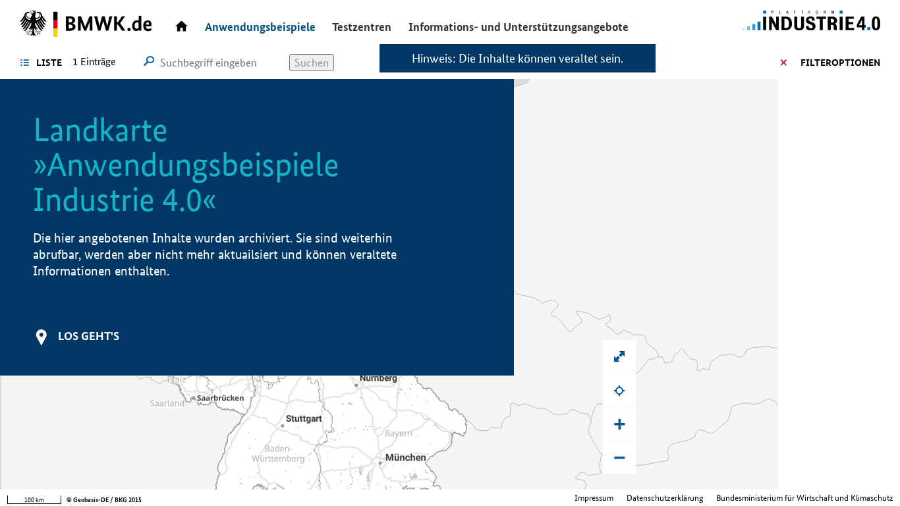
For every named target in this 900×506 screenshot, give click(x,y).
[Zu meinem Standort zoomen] (619, 390)
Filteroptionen (840, 63)
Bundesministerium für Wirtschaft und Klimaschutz (804, 498)
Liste (49, 63)
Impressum (594, 498)
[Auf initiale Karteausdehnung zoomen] (619, 356)
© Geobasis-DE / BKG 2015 (104, 499)
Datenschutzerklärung (665, 498)
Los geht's (88, 336)
